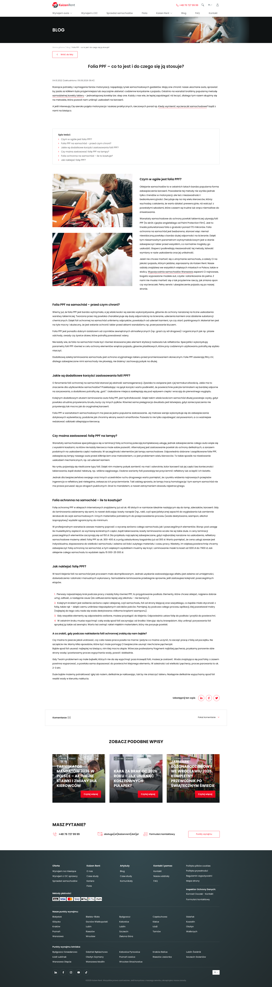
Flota (144, 13)
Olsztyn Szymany (95, 956)
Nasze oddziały (161, 876)
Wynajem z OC (89, 13)
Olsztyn (190, 926)
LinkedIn (201, 698)
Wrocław (90, 936)
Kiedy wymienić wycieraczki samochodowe (182, 106)
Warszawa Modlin (95, 961)
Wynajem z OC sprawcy (64, 876)
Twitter (216, 698)
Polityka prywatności (197, 870)
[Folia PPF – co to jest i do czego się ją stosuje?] (92, 200)
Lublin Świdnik (193, 951)
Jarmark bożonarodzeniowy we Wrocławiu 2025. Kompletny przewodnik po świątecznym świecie (193, 773)
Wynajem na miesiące (64, 871)
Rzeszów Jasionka (162, 956)
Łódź (155, 926)
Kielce (156, 921)
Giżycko (56, 921)
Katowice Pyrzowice (129, 951)
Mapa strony (192, 880)
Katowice (124, 921)
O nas (90, 871)
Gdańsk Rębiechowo (97, 951)
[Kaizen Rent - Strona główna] (63, 5)
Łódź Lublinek (59, 956)
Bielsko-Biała (93, 916)
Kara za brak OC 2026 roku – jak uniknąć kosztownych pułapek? (135, 778)
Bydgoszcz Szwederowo (64, 951)
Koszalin (190, 921)
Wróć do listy (67, 54)
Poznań (56, 931)
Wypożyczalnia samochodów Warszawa (170, 271)
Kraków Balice (160, 951)
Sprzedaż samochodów (120, 13)
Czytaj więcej (91, 794)
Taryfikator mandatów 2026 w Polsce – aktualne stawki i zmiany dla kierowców (77, 776)
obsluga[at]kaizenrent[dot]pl (121, 834)
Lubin (89, 926)
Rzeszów (90, 931)
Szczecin (123, 931)
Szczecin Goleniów (196, 956)
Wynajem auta (61, 13)
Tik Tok (86, 973)
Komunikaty (126, 880)
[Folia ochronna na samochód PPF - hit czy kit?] (92, 259)
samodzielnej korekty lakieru (68, 95)
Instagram (71, 972)
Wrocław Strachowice (130, 961)
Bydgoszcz (124, 916)
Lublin (122, 926)
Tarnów (157, 931)
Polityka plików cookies (198, 865)
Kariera (90, 880)
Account (217, 5)
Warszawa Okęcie (61, 961)
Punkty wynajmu (204, 834)
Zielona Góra (126, 936)
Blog (183, 13)
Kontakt (213, 13)
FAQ (197, 13)
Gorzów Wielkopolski (97, 921)
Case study (92, 876)
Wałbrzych (191, 931)
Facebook (209, 698)
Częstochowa (160, 916)
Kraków (56, 926)
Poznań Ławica (127, 956)
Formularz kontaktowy (162, 834)
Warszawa (57, 936)
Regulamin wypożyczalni (199, 875)
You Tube (78, 973)
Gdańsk (190, 916)
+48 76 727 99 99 (69, 834)
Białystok (57, 916)
